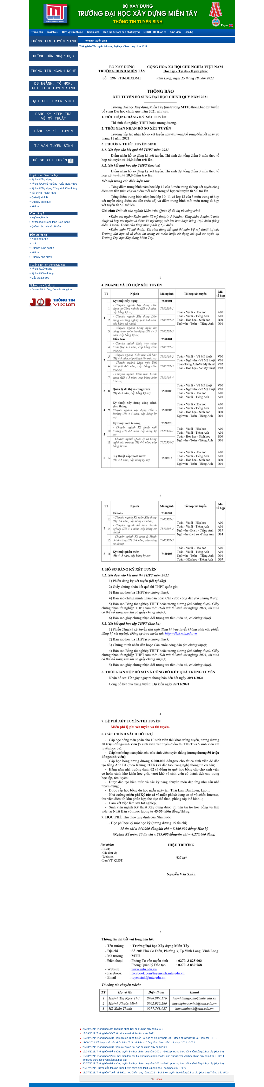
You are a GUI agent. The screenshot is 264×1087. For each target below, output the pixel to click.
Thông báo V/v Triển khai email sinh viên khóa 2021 (118, 1033)
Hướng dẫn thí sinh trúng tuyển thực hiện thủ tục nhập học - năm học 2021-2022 (134, 1068)
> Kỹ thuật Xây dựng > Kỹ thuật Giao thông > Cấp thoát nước (41, 273)
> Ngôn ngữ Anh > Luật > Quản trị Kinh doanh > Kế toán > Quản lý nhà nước (41, 247)
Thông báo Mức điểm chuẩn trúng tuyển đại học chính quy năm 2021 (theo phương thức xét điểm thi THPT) (149, 1038)
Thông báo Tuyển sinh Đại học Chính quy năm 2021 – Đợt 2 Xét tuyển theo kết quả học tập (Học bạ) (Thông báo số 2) (155, 1072)
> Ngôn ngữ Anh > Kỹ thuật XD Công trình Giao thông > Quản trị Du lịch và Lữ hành (49, 222)
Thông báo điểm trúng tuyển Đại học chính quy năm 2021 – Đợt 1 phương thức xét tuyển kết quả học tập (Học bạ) (153, 1063)
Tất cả (158, 1079)
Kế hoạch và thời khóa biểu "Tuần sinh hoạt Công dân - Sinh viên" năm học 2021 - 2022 (138, 1042)
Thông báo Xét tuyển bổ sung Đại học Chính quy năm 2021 (122, 1029)
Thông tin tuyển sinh (95, 40)
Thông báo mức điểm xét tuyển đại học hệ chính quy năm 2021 (124, 1047)
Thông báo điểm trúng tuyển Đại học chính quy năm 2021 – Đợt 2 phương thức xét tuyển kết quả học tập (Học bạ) (153, 1051)
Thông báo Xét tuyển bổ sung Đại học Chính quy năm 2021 (113, 46)
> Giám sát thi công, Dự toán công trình (51, 289)
